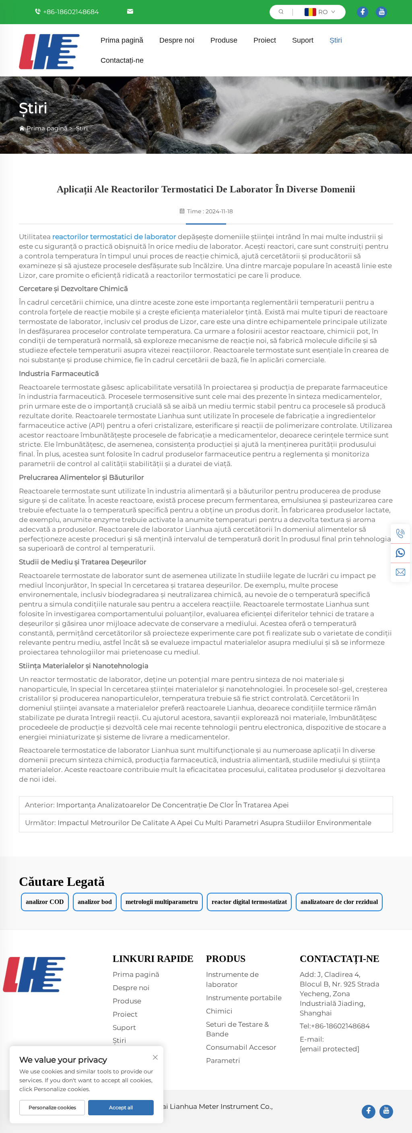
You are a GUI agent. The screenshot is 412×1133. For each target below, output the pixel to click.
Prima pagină (122, 40)
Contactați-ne (122, 60)
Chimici (219, 1011)
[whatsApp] (400, 553)
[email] (400, 572)
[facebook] (362, 12)
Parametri (223, 1061)
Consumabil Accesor (241, 1047)
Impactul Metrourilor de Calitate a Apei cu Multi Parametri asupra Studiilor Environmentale (213, 823)
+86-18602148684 (71, 12)
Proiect (264, 40)
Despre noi (176, 40)
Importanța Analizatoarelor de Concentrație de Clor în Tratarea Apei (172, 805)
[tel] (400, 533)
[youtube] (381, 12)
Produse (223, 40)
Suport (302, 40)
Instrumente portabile (244, 998)
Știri (336, 40)
